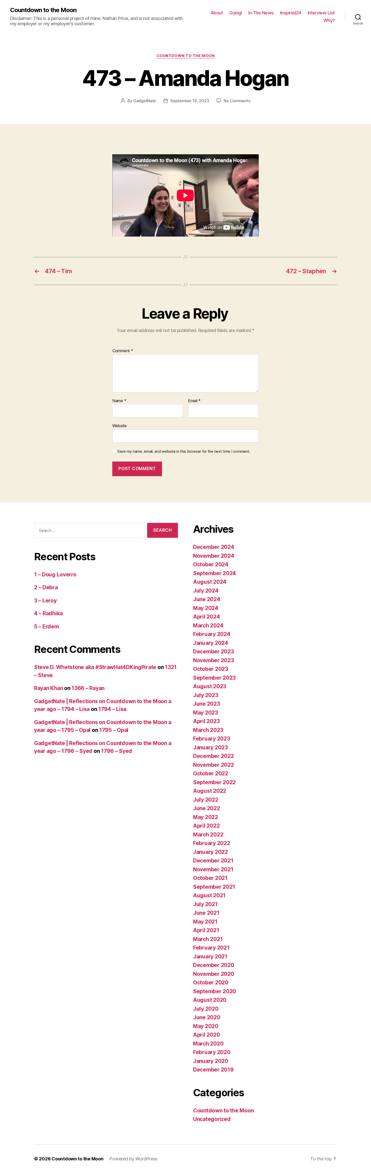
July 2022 (205, 800)
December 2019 (213, 1069)
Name (119, 401)
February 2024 (211, 634)
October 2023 (210, 669)
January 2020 (210, 1061)
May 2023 (205, 712)
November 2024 (213, 556)
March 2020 (208, 1043)
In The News (261, 12)
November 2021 (213, 869)
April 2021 (206, 930)
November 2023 (213, 660)
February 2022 (211, 843)
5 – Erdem (46, 626)
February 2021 (211, 948)
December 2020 (213, 965)
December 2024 (213, 547)
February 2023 (211, 738)
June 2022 (206, 808)
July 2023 (205, 695)
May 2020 (205, 1026)
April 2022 (206, 826)
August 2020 (209, 1000)
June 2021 (206, 913)
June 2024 (206, 599)
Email (194, 401)
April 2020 (206, 1035)
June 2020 (206, 1017)
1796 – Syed (116, 751)
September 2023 (214, 678)
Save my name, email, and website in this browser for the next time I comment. (183, 451)
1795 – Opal (113, 730)
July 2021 (205, 904)
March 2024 (208, 625)
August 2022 (209, 791)
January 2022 (210, 852)
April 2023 (206, 721)
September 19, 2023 (189, 100)
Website (119, 425)
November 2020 (213, 974)
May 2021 (205, 922)
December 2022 (213, 756)
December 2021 (213, 860)
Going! (235, 12)
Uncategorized (212, 1119)
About (216, 12)
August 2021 (209, 895)
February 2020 (211, 1052)
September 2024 (214, 573)
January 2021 (210, 956)
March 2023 (208, 730)
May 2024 (205, 608)
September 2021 (214, 887)
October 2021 (210, 878)
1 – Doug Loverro (55, 574)
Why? (329, 20)
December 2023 (213, 651)
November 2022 (213, 765)
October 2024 (210, 564)
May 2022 (205, 817)
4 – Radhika (48, 613)
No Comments (237, 100)
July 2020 (206, 1009)
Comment (122, 351)
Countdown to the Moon (43, 10)
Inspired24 (290, 12)
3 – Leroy (45, 600)
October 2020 (210, 982)
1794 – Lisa (112, 709)
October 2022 (210, 773)
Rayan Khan (48, 688)
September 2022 (214, 782)
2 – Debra (46, 587)
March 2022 (208, 834)
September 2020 (214, 991)
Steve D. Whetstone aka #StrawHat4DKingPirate (95, 667)
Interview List (321, 12)
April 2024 (206, 617)
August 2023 (209, 686)
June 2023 (206, 704)
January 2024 (210, 643)
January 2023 (210, 747)
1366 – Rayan (87, 688)
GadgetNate (144, 100)
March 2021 (208, 939)
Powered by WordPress (133, 1158)
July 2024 (206, 591)
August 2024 (209, 582)
